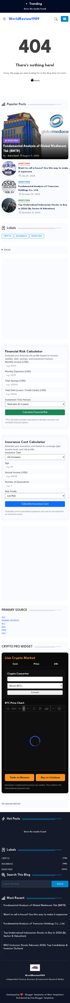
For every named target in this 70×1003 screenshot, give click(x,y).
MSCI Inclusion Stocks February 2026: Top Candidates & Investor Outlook (36, 947)
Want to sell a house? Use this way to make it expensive (43, 170)
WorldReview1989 (24, 19)
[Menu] (4, 19)
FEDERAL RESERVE (10, 621)
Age (7, 463)
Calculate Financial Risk (35, 412)
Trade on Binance (19, 777)
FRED (4, 630)
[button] (56, 19)
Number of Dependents (17, 482)
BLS (3, 624)
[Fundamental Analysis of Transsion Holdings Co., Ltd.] (9, 186)
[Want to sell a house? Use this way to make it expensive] (9, 168)
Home (37, 81)
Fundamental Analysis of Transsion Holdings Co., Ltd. (38, 188)
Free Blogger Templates (42, 998)
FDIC (4, 633)
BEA (3, 627)
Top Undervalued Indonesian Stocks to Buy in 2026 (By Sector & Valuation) (42, 207)
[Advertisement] (35, 299)
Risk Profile (11, 491)
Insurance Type (13, 452)
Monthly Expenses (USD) (18, 371)
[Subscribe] (64, 19)
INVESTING (36, 236)
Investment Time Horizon (18, 399)
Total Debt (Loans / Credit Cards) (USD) (25, 390)
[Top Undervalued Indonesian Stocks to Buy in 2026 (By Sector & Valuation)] (9, 205)
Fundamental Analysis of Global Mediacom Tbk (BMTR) (35, 905)
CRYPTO (7, 236)
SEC (4, 617)
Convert (35, 693)
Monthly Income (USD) (16, 362)
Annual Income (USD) (16, 472)
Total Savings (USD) (15, 380)
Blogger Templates (34, 995)
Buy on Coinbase (50, 777)
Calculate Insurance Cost (35, 504)
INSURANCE (21, 236)
